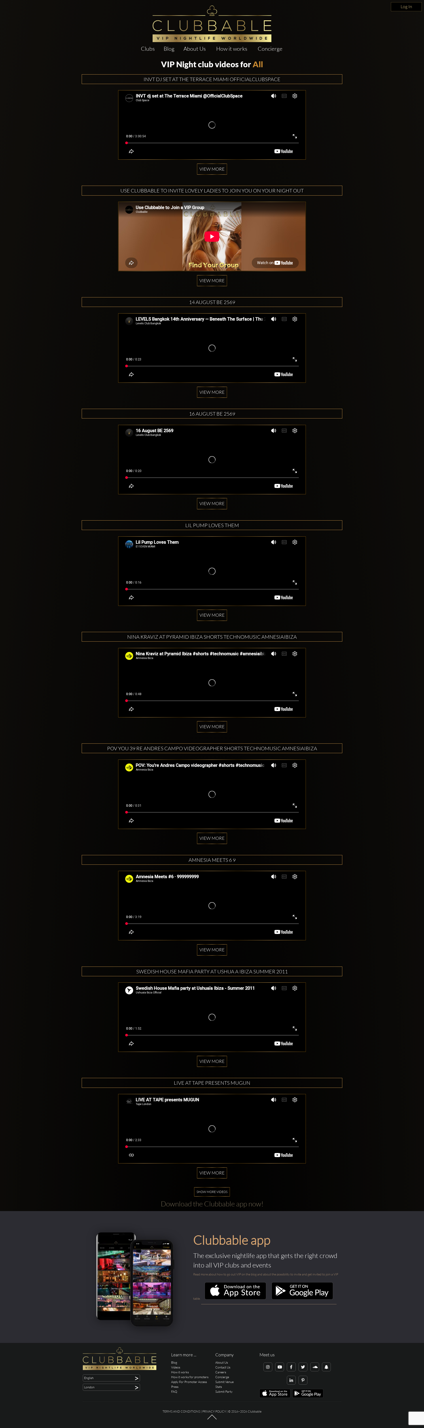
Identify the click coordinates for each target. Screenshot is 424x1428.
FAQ (174, 1391)
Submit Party (224, 1391)
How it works (231, 48)
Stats (218, 1387)
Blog (169, 48)
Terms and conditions (181, 1411)
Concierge (270, 48)
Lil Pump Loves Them (212, 525)
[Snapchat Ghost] (326, 1367)
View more (212, 169)
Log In (406, 6)
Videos (175, 1367)
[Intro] (212, 1419)
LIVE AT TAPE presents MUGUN (212, 1083)
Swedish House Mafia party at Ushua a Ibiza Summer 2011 (212, 971)
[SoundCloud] (314, 1367)
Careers (220, 1372)
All (258, 64)
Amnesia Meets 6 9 (212, 860)
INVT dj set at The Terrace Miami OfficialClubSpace (212, 79)
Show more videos (212, 1192)
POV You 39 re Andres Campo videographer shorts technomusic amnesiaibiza (212, 748)
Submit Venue (224, 1382)
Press (174, 1387)
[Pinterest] (303, 1380)
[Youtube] (279, 1367)
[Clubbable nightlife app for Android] (302, 1298)
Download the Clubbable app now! (212, 1203)
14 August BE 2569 (212, 302)
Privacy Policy (214, 1411)
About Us (195, 48)
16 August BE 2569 (212, 414)
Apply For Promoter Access (189, 1382)
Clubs (148, 48)
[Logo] (212, 24)
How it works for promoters (189, 1377)
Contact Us (222, 1367)
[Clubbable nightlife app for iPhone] (235, 1298)
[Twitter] (303, 1367)
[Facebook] (291, 1367)
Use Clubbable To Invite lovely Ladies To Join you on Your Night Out (212, 190)
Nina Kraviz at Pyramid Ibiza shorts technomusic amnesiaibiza (212, 637)
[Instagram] (267, 1367)
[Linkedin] (291, 1380)
